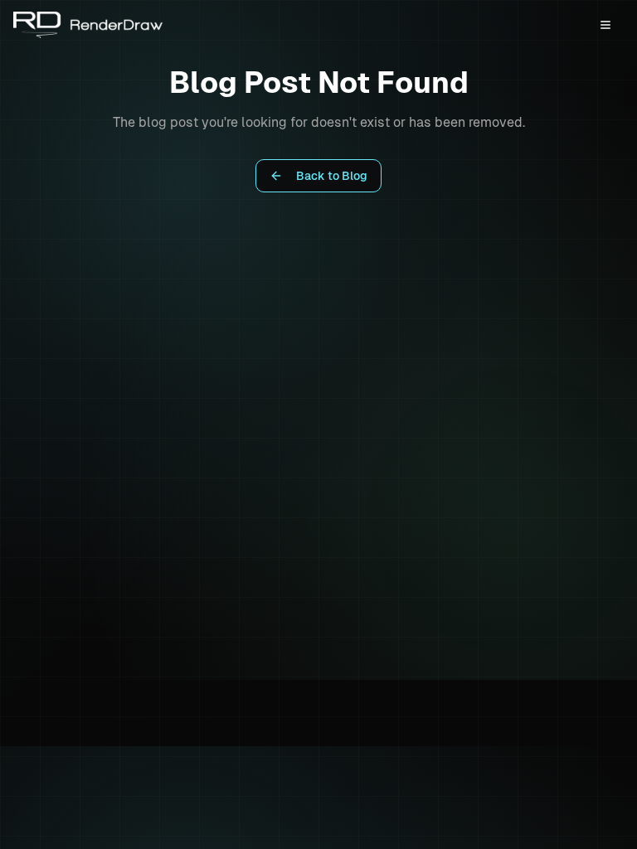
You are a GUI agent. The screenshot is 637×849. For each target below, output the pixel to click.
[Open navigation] (605, 25)
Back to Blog (331, 175)
